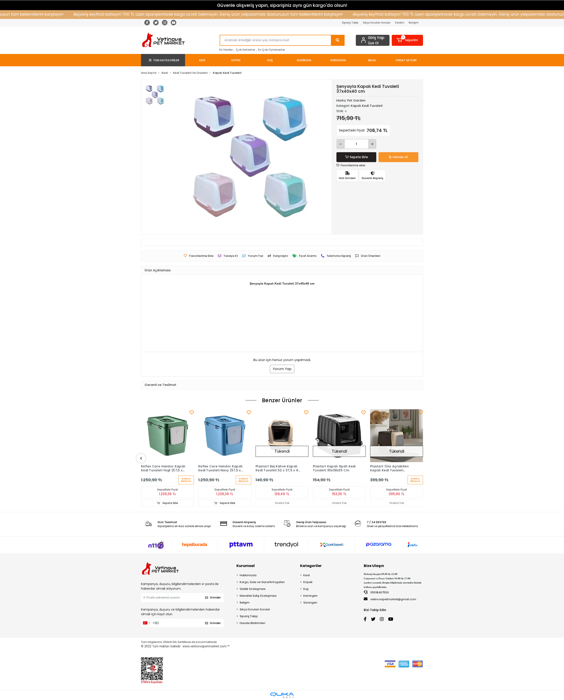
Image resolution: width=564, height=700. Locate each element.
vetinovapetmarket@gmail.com (393, 599)
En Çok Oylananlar (271, 50)
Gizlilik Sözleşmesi (252, 589)
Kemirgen (310, 596)
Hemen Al (400, 157)
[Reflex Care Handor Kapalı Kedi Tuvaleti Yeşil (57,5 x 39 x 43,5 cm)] (167, 435)
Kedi (306, 575)
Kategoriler (311, 565)
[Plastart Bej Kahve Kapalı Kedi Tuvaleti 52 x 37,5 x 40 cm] (282, 435)
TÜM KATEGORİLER (166, 60)
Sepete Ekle (359, 157)
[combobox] (146, 623)
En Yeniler (226, 50)
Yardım (399, 22)
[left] (141, 458)
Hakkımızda (248, 575)
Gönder (215, 597)
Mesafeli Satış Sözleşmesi (258, 596)
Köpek (308, 582)
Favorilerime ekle (352, 165)
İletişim (414, 22)
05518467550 (379, 592)
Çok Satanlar (245, 50)
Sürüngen (310, 602)
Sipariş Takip (350, 22)
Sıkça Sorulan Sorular (376, 22)
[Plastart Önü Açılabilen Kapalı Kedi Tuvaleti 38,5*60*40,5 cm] (396, 435)
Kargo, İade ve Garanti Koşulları (262, 582)
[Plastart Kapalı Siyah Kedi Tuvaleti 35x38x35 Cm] (339, 435)
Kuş (305, 589)
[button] (407, 40)
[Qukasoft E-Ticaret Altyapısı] (282, 695)
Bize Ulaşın (374, 565)
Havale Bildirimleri (252, 623)
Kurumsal (245, 565)
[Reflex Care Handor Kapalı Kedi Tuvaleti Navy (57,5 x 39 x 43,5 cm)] (224, 435)
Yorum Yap (282, 368)
